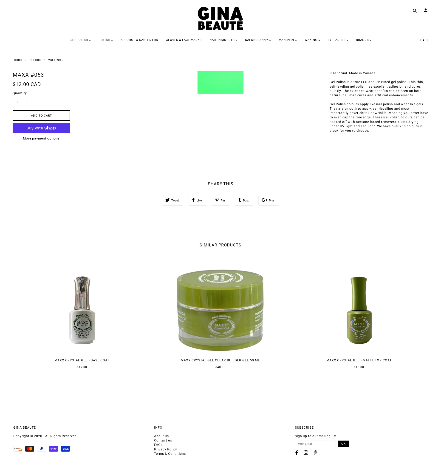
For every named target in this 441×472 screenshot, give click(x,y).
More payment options (41, 138)
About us (161, 436)
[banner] (220, 18)
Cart (424, 40)
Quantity (19, 93)
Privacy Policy (165, 449)
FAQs (158, 445)
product (35, 59)
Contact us (163, 440)
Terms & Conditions (170, 453)
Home (18, 59)
